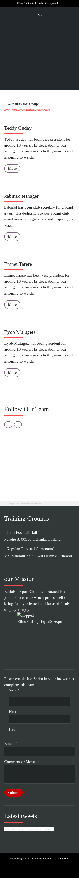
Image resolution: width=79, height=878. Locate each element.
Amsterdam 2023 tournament (53, 80)
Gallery (52, 39)
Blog (52, 33)
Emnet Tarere (18, 264)
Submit (13, 792)
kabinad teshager (21, 196)
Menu (41, 15)
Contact (52, 68)
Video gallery (53, 50)
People (12, 503)
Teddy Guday (18, 128)
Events (52, 74)
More (12, 168)
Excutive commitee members (29, 503)
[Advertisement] (39, 467)
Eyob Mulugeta (20, 332)
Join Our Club (52, 62)
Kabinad (64, 858)
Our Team (52, 27)
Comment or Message (21, 761)
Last (12, 729)
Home (52, 21)
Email (10, 743)
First (12, 711)
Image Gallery (53, 44)
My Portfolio (53, 56)
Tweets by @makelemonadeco (29, 829)
